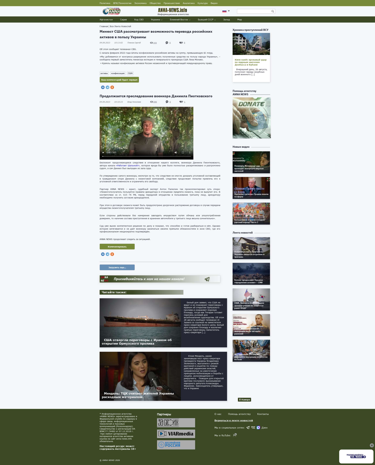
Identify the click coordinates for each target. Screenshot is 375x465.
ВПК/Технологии (122, 3)
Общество (155, 3)
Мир (239, 19)
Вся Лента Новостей (120, 26)
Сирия (123, 19)
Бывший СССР (205, 19)
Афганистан (106, 19)
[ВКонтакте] (103, 87)
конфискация (118, 73)
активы (104, 73)
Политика (105, 3)
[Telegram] (107, 87)
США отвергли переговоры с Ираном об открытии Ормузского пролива (137, 341)
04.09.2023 (111, 43)
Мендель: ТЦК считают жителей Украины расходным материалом (138, 395)
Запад (226, 19)
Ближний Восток (179, 19)
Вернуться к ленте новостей (233, 420)
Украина (155, 19)
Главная (104, 26)
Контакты (263, 414)
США (130, 73)
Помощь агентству (239, 414)
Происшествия (172, 3)
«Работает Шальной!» (128, 165)
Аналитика (189, 3)
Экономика (140, 3)
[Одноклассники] (112, 87)
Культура (203, 3)
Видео (214, 3)
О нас (217, 414)
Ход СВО (139, 19)
